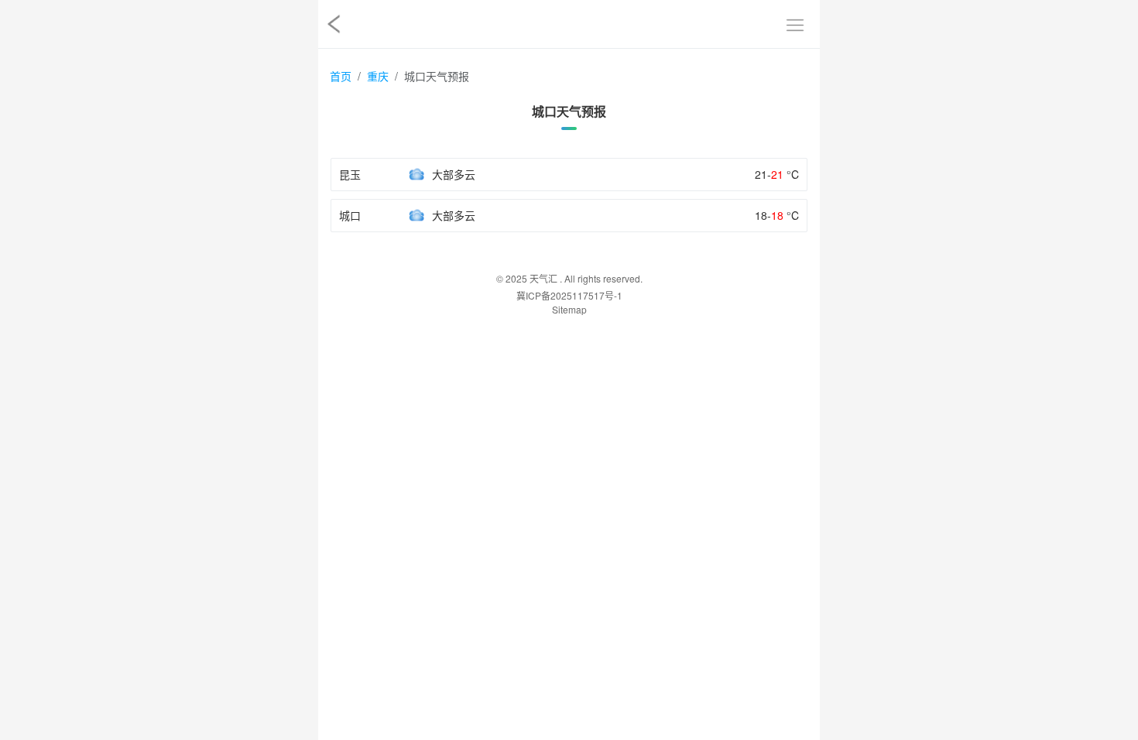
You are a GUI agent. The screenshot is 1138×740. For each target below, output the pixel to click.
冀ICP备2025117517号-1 (569, 295)
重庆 (378, 76)
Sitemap (569, 309)
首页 (340, 76)
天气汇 (543, 278)
